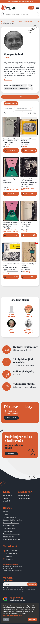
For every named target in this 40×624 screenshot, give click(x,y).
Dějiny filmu (29, 183)
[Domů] (4, 22)
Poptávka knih (7, 495)
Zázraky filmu (7, 182)
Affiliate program (8, 537)
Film (37, 22)
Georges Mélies (25, 142)
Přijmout (32, 619)
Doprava (6, 514)
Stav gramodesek (23, 495)
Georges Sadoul (7, 139)
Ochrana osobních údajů (11, 523)
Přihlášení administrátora (11, 539)
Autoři (12, 22)
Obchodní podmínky (9, 517)
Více (6, 619)
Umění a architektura (25, 22)
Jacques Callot (10, 268)
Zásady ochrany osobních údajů (20, 591)
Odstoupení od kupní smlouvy (13, 520)
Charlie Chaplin (8, 142)
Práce (8, 188)
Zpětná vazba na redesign (11, 534)
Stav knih (6, 498)
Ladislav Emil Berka (11, 224)
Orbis (8, 144)
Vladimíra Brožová (11, 140)
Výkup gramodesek (24, 498)
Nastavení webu (9, 528)
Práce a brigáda (8, 531)
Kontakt (5, 512)
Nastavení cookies (9, 525)
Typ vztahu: (7, 113)
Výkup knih (6, 501)
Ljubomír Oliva (28, 181)
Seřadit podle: (8, 109)
